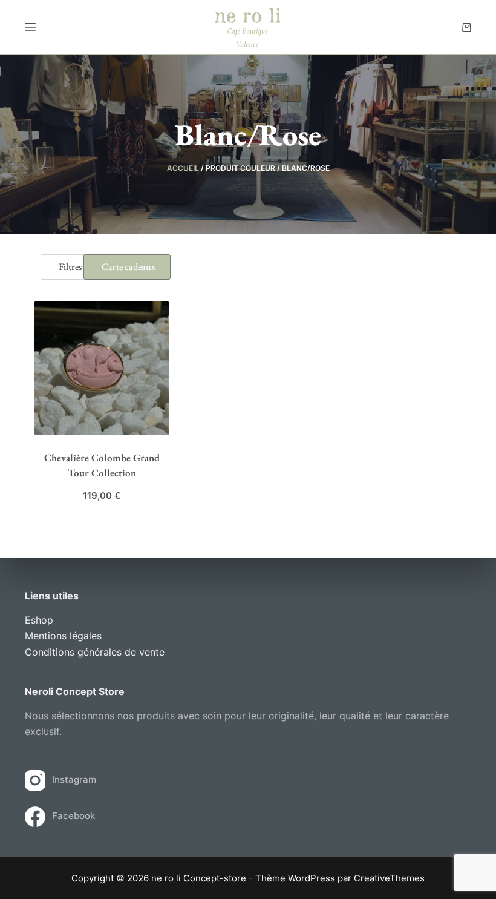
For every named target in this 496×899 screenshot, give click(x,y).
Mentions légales (63, 636)
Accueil (183, 168)
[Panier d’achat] (466, 27)
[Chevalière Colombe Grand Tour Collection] (101, 368)
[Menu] (30, 27)
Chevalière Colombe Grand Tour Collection (102, 465)
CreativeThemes (389, 878)
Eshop (39, 620)
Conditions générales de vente (95, 652)
